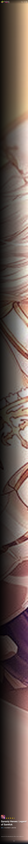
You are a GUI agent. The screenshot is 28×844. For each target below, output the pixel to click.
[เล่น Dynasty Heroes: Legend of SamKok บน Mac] (14, 833)
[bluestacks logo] (5, 2)
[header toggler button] (26, 2)
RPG (2, 827)
